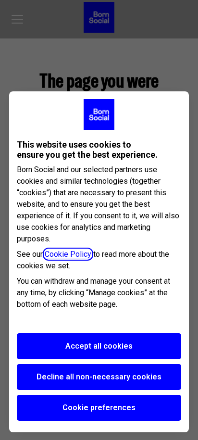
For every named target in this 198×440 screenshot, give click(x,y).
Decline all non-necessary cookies (99, 376)
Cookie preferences (99, 407)
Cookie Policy (68, 254)
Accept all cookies (99, 346)
